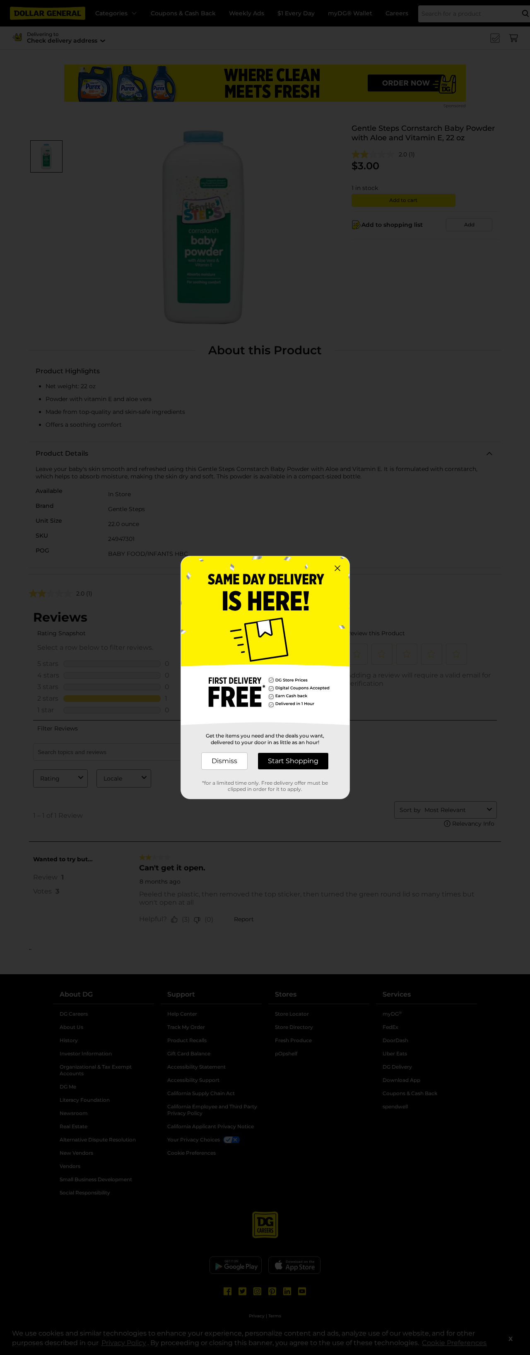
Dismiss (224, 761)
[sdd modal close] (337, 568)
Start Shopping (293, 761)
